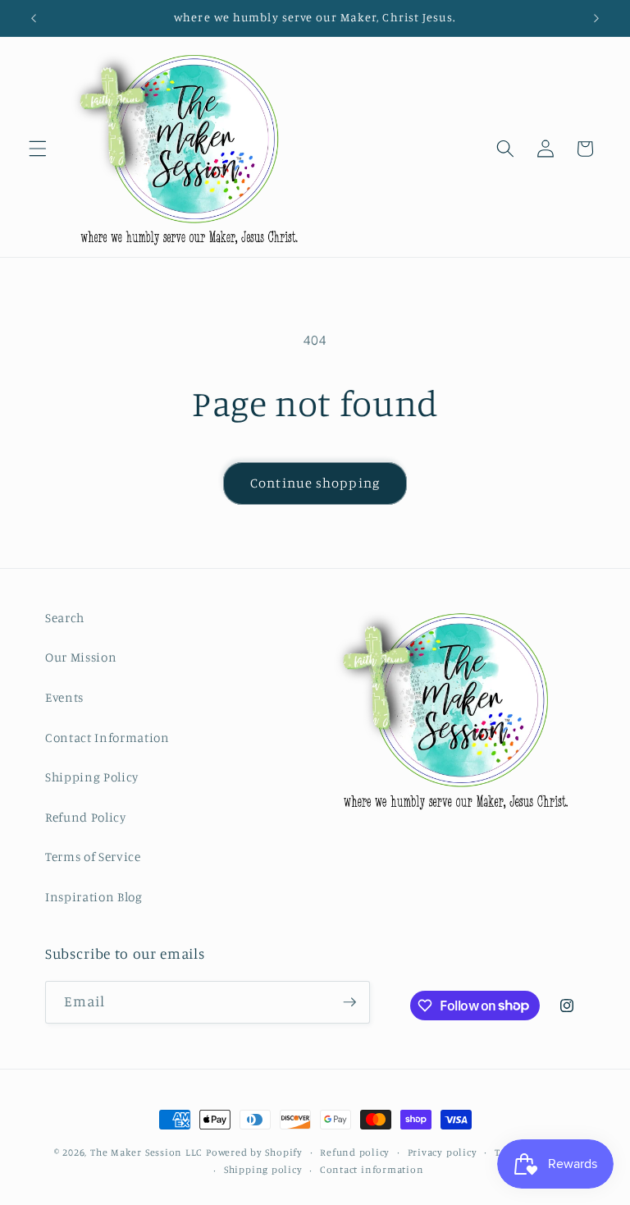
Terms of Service (93, 856)
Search (64, 617)
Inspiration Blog (94, 897)
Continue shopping (315, 482)
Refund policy (355, 1152)
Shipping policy (263, 1169)
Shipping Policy (92, 777)
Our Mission (80, 657)
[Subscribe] (349, 1002)
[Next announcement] (596, 18)
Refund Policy (85, 817)
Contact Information (107, 737)
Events (64, 697)
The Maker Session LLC (146, 1152)
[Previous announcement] (34, 18)
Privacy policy (442, 1152)
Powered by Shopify (254, 1152)
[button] (37, 148)
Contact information (372, 1169)
